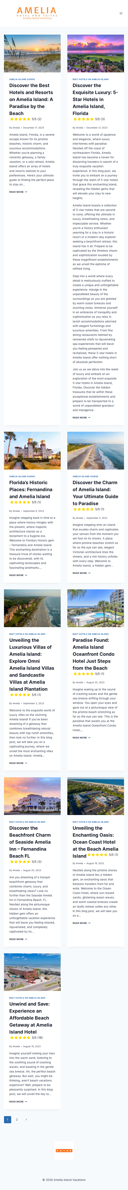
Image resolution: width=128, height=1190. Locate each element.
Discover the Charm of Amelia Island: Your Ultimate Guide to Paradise (95, 495)
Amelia (16, 127)
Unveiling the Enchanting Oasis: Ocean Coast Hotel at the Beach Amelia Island (95, 842)
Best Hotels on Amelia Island (91, 79)
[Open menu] (121, 13)
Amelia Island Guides (22, 79)
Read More (18, 192)
